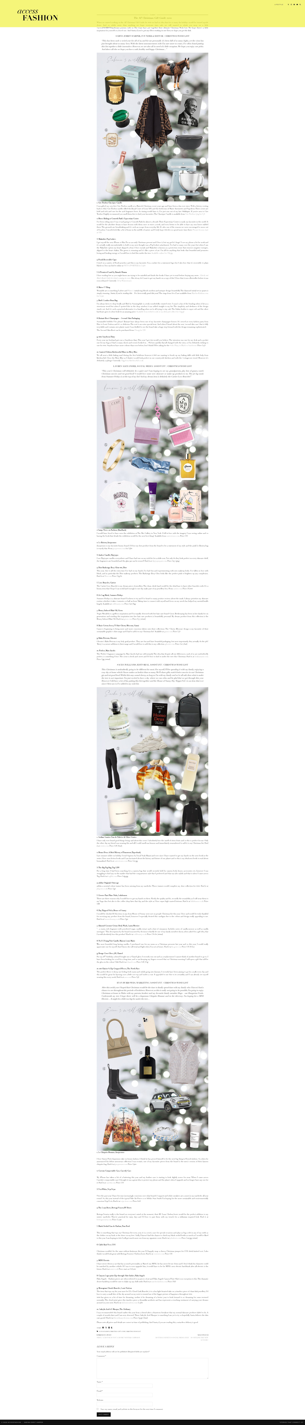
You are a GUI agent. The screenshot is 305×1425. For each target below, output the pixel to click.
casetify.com (111, 1183)
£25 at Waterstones (124, 281)
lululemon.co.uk (197, 901)
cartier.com (177, 589)
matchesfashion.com (159, 1281)
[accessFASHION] (38, 14)
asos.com (127, 977)
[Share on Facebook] (103, 1328)
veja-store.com (126, 1201)
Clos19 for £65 (139, 330)
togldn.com (112, 876)
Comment (101, 1356)
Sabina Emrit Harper (33, 1422)
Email (100, 1391)
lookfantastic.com (201, 656)
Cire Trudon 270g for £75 (195, 214)
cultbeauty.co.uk (140, 934)
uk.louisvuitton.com (129, 1303)
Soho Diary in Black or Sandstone (183, 345)
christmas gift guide (117, 1331)
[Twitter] (288, 4)
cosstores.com (159, 1254)
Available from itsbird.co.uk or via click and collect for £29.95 (160, 312)
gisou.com (128, 619)
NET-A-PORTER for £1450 (134, 266)
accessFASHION (14, 1422)
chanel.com (131, 962)
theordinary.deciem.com (123, 1318)
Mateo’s (131, 291)
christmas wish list (133, 1331)
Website (100, 1400)
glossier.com (170, 644)
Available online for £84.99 (162, 253)
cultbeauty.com (118, 604)
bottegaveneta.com (104, 1220)
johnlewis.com (175, 1238)
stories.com (104, 846)
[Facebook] (294, 4)
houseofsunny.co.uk (112, 919)
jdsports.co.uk (102, 889)
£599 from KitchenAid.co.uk (132, 360)
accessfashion (104, 1331)
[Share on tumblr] (112, 1328)
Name (100, 1382)
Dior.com (108, 576)
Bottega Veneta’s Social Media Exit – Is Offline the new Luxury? (182, 1337)
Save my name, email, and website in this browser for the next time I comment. (132, 1409)
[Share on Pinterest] (109, 1328)
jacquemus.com (119, 548)
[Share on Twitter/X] (106, 1328)
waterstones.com (173, 536)
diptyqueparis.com (159, 561)
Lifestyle (278, 4)
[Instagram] (291, 4)
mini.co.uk (114, 1269)
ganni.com (168, 631)
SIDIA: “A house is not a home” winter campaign (118, 1336)
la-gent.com (176, 947)
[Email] (297, 4)
